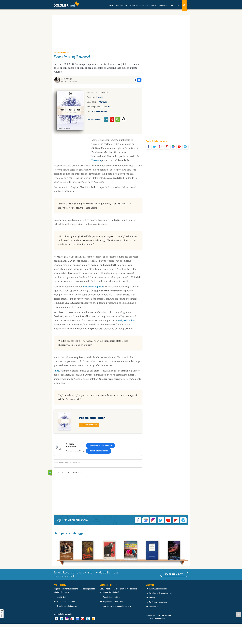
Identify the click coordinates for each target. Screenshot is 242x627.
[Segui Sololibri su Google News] (173, 146)
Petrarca (96, 160)
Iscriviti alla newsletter (98, 451)
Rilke (56, 370)
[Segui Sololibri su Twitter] (155, 146)
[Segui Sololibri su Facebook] (149, 146)
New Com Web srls (164, 616)
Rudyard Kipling (126, 320)
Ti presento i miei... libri (113, 601)
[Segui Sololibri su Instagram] (161, 146)
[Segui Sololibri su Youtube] (179, 146)
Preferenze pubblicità (158, 602)
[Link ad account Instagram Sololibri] (66, 618)
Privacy (152, 598)
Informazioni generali (158, 589)
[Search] (184, 5)
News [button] (112, 6)
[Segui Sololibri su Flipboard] (167, 146)
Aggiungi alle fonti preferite (100, 445)
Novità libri (61, 597)
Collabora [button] (174, 6)
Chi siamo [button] (162, 6)
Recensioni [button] (121, 6)
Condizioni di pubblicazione (160, 593)
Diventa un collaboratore (67, 606)
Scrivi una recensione (66, 601)
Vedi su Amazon (89, 424)
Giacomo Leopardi (93, 286)
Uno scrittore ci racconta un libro (117, 606)
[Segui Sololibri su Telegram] (185, 146)
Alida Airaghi (66, 79)
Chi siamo (153, 607)
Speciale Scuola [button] (148, 6)
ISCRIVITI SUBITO (174, 574)
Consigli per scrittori (111, 597)
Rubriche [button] (133, 6)
